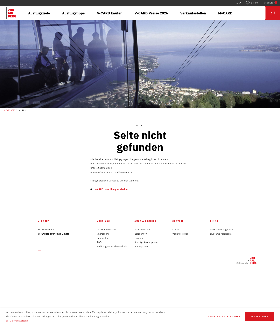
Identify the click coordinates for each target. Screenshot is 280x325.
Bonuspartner (141, 246)
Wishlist (270, 3)
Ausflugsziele (145, 221)
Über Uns (103, 221)
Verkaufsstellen (180, 233)
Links (214, 221)
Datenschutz (103, 237)
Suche (272, 13)
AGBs (99, 242)
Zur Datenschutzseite (17, 320)
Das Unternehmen (106, 229)
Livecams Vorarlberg (220, 233)
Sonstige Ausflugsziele (146, 242)
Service (178, 221)
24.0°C (255, 3)
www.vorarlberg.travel (221, 229)
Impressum (103, 233)
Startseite (10, 110)
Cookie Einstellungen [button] (224, 316)
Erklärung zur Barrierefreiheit (112, 246)
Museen (138, 237)
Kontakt (176, 229)
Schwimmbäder (142, 229)
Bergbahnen (140, 233)
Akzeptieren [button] (260, 316)
